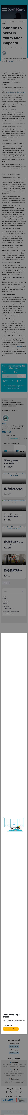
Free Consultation (9, 1029)
